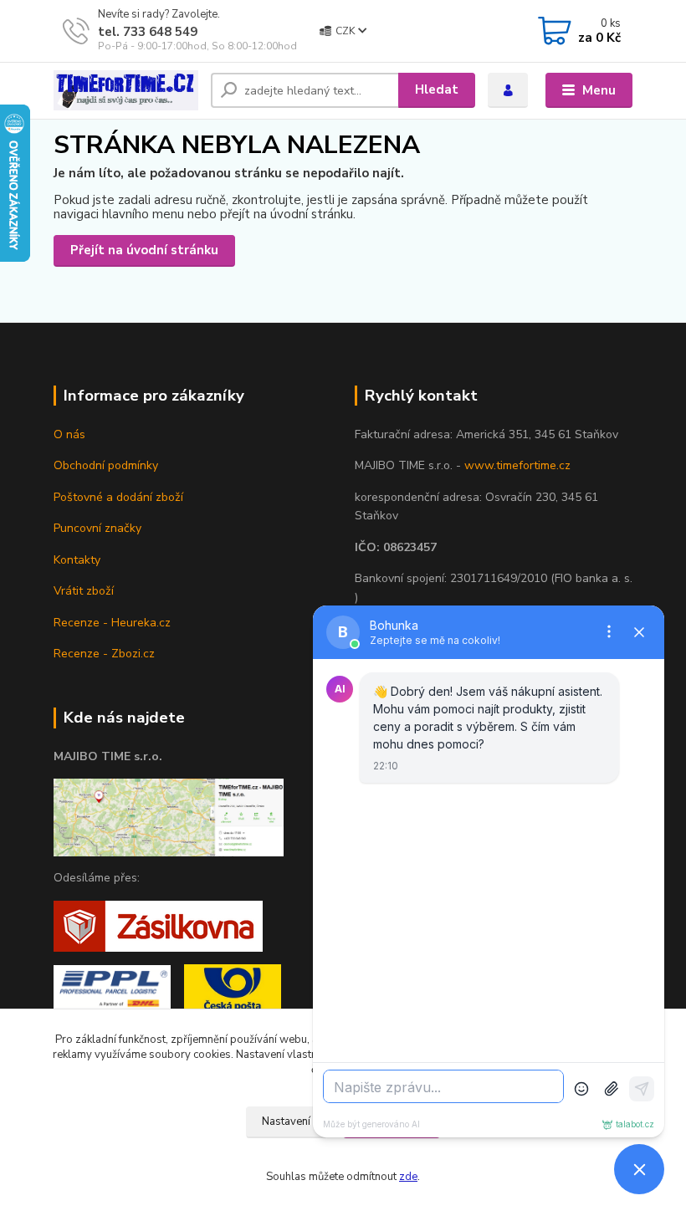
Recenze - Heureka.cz (112, 623)
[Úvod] (126, 90)
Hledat (436, 89)
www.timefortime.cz (517, 465)
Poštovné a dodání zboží (118, 497)
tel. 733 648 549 (147, 31)
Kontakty (77, 560)
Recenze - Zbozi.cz (104, 654)
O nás (69, 434)
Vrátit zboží (84, 591)
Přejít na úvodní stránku (144, 250)
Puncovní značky (97, 528)
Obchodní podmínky (106, 465)
